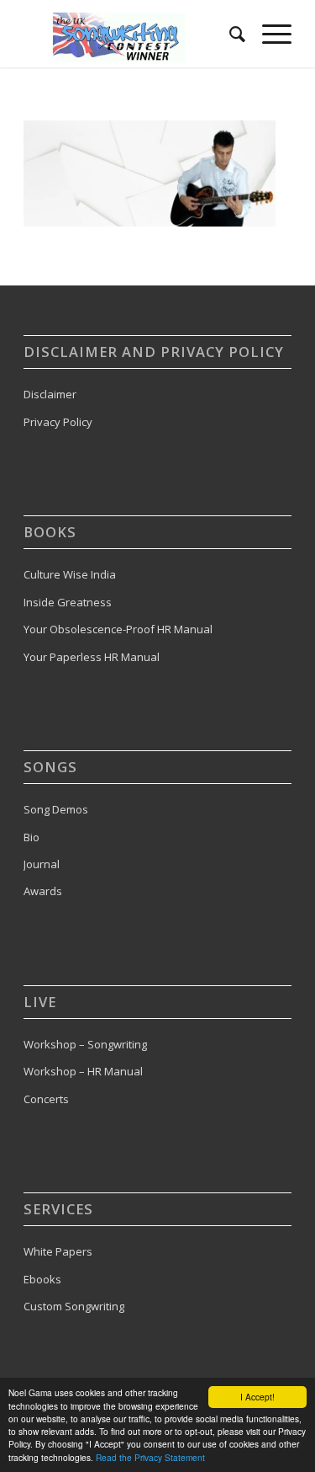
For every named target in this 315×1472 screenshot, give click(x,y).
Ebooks (42, 1279)
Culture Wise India (70, 574)
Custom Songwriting (74, 1306)
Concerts (46, 1099)
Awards (43, 891)
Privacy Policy (58, 421)
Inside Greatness (68, 602)
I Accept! (257, 1396)
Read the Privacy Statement (150, 1457)
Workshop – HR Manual (83, 1071)
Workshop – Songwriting (85, 1044)
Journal (42, 864)
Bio (31, 837)
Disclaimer (50, 394)
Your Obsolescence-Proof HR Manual (118, 629)
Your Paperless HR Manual (92, 656)
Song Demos (56, 809)
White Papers (58, 1251)
